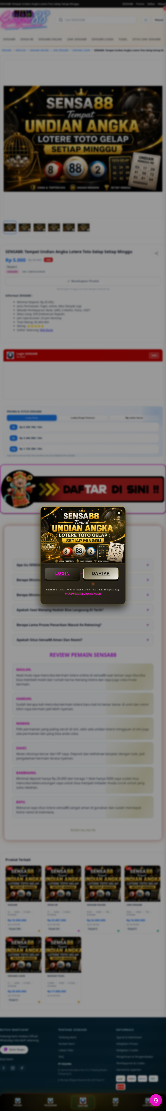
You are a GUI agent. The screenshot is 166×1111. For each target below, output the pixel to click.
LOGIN (62, 573)
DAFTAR (101, 573)
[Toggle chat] (156, 1100)
